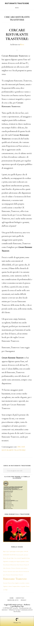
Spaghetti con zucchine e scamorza (22, 583)
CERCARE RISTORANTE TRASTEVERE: (17, 34)
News (22, 44)
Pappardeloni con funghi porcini (9, 561)
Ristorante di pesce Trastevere (17, 574)
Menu (17, 7)
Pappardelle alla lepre (25, 558)
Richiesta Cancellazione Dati (20, 605)
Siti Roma (17, 611)
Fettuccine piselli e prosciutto (22, 554)
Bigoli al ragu (6, 551)
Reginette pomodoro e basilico (23, 561)
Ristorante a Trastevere (11, 568)
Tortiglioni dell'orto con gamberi (19, 586)
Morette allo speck (7, 558)
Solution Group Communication (20, 610)
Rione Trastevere (20, 564)
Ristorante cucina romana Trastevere (15, 571)
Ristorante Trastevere (17, 3)
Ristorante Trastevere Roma (9, 583)
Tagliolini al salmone (7, 586)
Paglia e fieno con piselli (16, 558)
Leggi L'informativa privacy (13, 604)
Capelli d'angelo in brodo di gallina (16, 551)
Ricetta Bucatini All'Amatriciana (10, 564)
